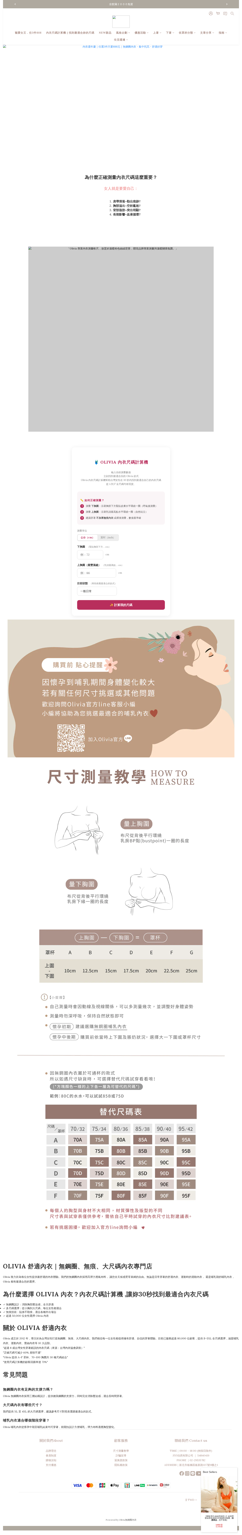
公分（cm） (88, 537)
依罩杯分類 (186, 32)
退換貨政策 (121, 1460)
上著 (156, 32)
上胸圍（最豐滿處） (100, 565)
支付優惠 (51, 1465)
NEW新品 (105, 32)
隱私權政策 (121, 1465)
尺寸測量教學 (121, 1450)
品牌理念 (51, 1450)
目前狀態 (97, 583)
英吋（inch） (108, 537)
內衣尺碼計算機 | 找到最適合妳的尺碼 (70, 32)
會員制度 (51, 1455)
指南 (221, 32)
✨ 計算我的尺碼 (121, 605)
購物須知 (51, 1460)
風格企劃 (121, 32)
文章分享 (206, 32)
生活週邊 (119, 39)
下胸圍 (94, 546)
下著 (169, 32)
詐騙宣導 (121, 1455)
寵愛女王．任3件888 (28, 32)
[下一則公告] (227, 4)
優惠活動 (140, 32)
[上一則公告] (15, 4)
